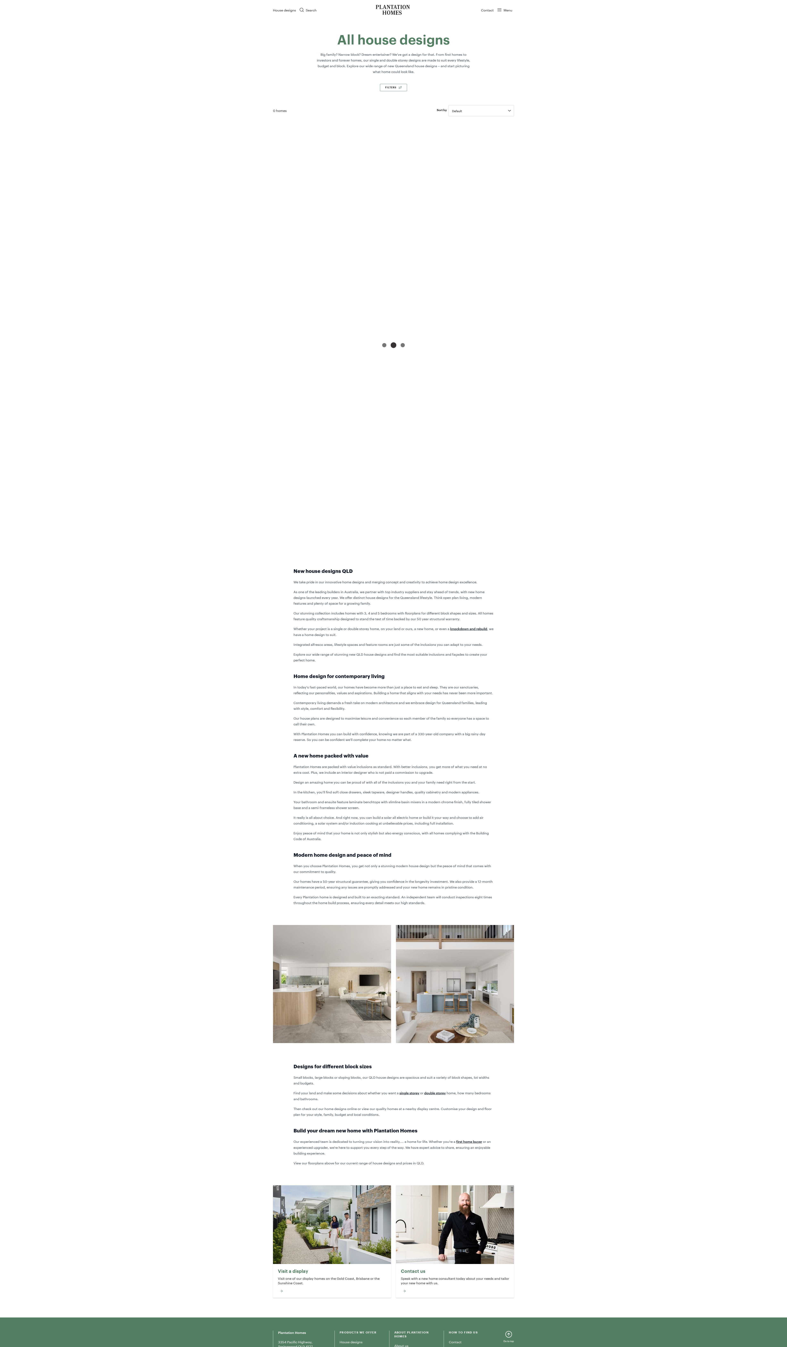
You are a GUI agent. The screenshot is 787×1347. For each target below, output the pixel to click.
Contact (487, 9)
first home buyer (469, 1141)
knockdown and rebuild (468, 628)
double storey (435, 1093)
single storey (409, 1093)
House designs (284, 9)
